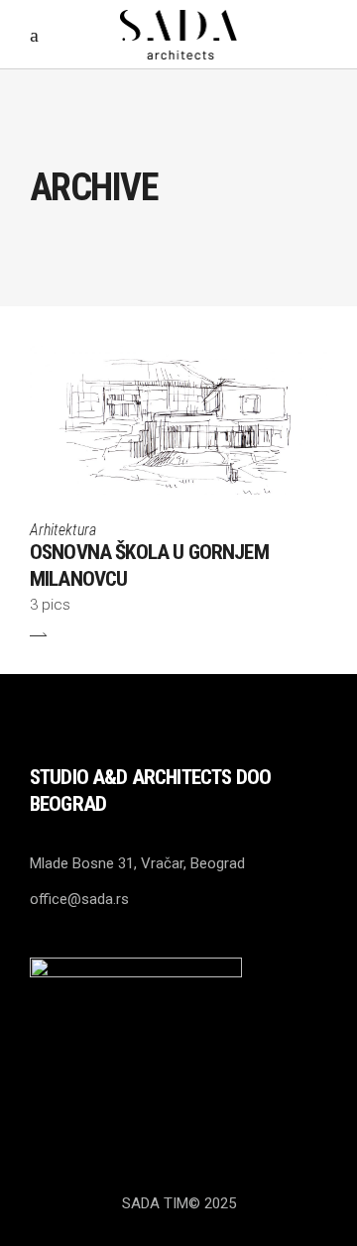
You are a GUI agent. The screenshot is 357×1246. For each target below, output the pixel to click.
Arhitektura (63, 529)
